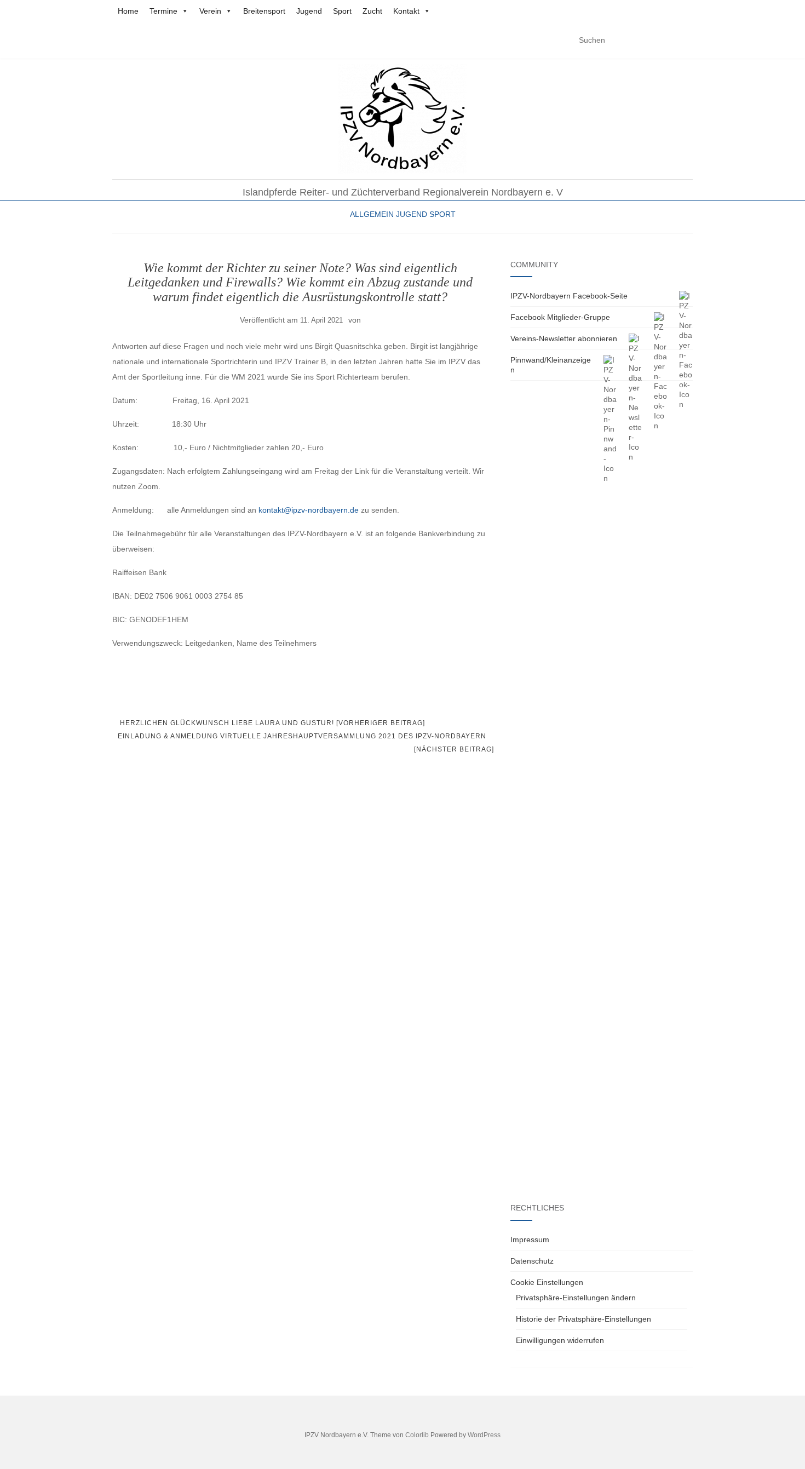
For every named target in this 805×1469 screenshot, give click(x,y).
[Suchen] (686, 40)
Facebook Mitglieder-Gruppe (560, 317)
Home (128, 11)
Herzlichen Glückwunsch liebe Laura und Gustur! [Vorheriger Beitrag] (271, 723)
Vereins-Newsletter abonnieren (563, 338)
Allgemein (372, 214)
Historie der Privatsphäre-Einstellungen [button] (583, 1319)
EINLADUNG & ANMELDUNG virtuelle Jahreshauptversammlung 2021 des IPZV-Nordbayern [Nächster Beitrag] (306, 742)
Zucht (372, 11)
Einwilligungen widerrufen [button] (560, 1340)
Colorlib (417, 1435)
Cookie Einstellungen (546, 1282)
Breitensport (264, 11)
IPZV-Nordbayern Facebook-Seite (569, 295)
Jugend (309, 11)
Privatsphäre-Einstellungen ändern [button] (576, 1297)
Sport (342, 11)
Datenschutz (532, 1260)
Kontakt (406, 11)
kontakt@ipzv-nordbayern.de (308, 510)
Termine (163, 11)
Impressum (529, 1239)
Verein (210, 11)
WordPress (484, 1435)
